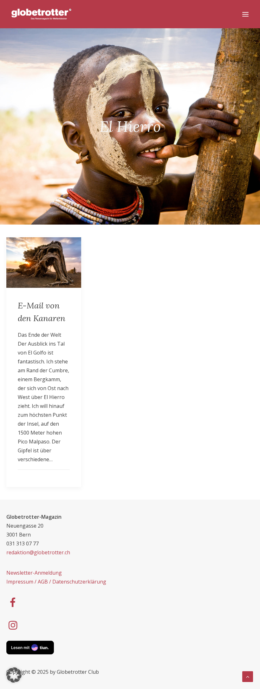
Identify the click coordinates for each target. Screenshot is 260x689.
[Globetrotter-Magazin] (41, 14)
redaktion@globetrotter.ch (38, 552)
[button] (14, 675)
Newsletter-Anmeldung (34, 572)
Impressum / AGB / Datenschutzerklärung (56, 581)
